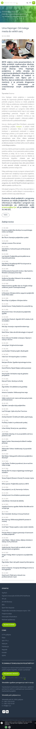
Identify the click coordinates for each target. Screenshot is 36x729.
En (30, 3)
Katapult (19, 126)
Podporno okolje (7, 614)
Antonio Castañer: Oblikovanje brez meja (15, 392)
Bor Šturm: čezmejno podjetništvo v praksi (15, 237)
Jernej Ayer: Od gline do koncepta (12, 345)
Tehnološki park (6, 11)
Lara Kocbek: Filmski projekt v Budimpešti (15, 351)
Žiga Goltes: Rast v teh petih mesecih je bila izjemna (18, 562)
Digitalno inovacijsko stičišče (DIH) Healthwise (16, 596)
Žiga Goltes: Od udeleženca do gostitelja (14, 387)
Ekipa (3, 637)
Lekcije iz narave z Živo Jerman (11, 243)
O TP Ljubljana (6, 634)
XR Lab (4, 599)
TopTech (4, 593)
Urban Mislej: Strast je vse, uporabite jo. (14, 428)
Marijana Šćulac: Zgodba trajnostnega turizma (16, 362)
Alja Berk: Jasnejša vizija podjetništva (13, 405)
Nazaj (5, 215)
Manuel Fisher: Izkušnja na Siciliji (12, 381)
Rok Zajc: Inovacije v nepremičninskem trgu (15, 326)
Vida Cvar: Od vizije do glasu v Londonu (14, 357)
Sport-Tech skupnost (8, 608)
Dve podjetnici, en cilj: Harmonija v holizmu (15, 489)
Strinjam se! (6, 727)
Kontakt (4, 652)
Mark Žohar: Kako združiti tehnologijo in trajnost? (17, 332)
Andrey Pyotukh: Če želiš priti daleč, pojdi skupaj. (17, 417)
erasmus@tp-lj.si (9, 207)
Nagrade (4, 649)
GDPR (4, 655)
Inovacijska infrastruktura (9, 617)
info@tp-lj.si (7, 706)
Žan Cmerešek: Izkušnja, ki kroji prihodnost (15, 514)
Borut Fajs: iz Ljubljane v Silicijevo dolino (14, 300)
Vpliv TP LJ (5, 640)
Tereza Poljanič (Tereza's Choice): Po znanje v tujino (18, 478)
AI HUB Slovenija (7, 602)
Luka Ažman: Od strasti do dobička (13, 501)
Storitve (14, 11)
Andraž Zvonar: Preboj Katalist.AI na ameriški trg (17, 306)
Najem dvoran (9, 625)
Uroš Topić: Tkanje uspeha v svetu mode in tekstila (17, 527)
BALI (3, 605)
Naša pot (4, 643)
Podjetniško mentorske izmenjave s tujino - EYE (14, 14)
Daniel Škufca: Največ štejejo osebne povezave (16, 368)
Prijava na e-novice (11, 674)
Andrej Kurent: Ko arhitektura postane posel (16, 495)
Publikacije (5, 646)
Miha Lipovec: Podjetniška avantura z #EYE (15, 484)
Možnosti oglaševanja (8, 619)
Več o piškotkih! (9, 727)
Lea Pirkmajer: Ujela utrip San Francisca (14, 411)
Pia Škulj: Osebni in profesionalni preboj (14, 422)
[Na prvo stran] (9, 3)
